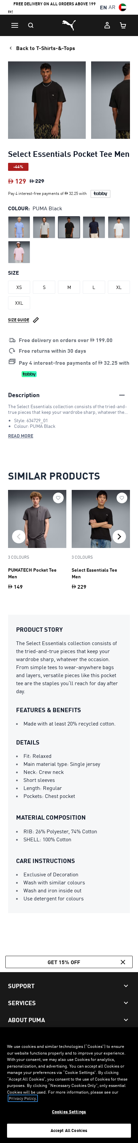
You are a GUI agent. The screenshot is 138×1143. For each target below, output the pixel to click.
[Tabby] (100, 194)
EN (103, 7)
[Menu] (14, 25)
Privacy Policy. (23, 1098)
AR (112, 7)
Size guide (18, 319)
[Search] (31, 25)
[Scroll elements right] (119, 536)
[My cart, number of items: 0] (123, 25)
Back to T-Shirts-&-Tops (45, 48)
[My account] (107, 25)
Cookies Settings (69, 1111)
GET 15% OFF (64, 962)
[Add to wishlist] (58, 498)
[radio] (19, 227)
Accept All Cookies (69, 1130)
